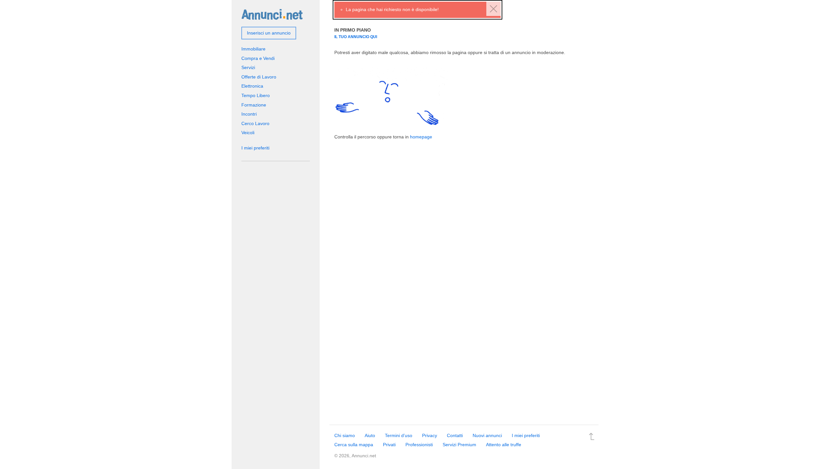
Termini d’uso (398, 435)
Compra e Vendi (258, 58)
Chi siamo (344, 435)
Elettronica (252, 86)
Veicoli (247, 132)
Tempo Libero (255, 95)
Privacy (429, 435)
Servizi (248, 67)
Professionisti (419, 444)
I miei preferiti (255, 147)
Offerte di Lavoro (258, 76)
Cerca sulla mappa (353, 444)
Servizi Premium (459, 444)
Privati (389, 444)
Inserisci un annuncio (269, 33)
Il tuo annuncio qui (355, 37)
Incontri (249, 114)
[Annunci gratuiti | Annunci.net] (272, 14)
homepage (421, 136)
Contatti (455, 435)
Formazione (253, 104)
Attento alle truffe (503, 444)
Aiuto (370, 435)
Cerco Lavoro (255, 123)
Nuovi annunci (487, 435)
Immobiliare (253, 48)
